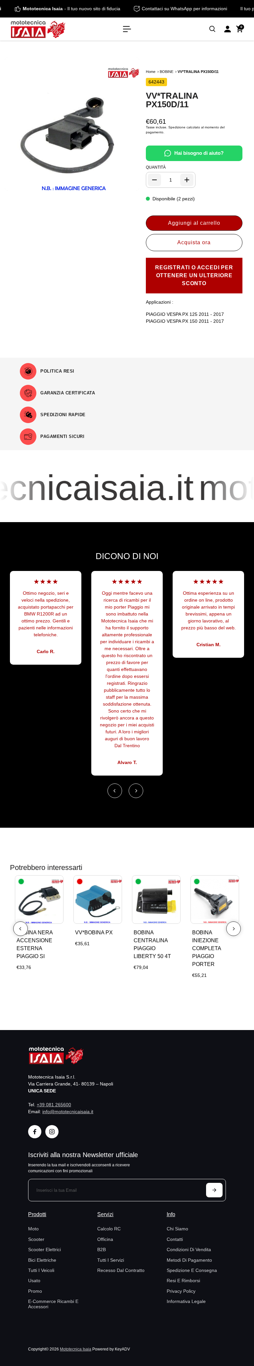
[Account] (227, 29)
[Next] (136, 790)
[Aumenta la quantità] (186, 180)
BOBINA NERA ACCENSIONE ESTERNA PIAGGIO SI (35, 944)
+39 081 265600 (54, 1104)
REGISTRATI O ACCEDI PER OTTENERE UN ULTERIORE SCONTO (194, 275)
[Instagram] (52, 1131)
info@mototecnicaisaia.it (67, 1111)
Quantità (156, 167)
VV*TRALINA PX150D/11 (172, 100)
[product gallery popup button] (127, 183)
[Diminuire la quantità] (154, 180)
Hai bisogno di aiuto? (199, 153)
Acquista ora (194, 242)
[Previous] (114, 790)
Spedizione (177, 127)
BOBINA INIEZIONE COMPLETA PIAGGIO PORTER (206, 948)
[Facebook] (34, 1131)
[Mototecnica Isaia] (51, 29)
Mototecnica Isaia (75, 1349)
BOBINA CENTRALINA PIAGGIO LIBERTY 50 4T (152, 944)
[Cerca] (212, 29)
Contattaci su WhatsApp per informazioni (192, 8)
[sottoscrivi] (214, 1190)
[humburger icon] (127, 29)
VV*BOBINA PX (94, 932)
